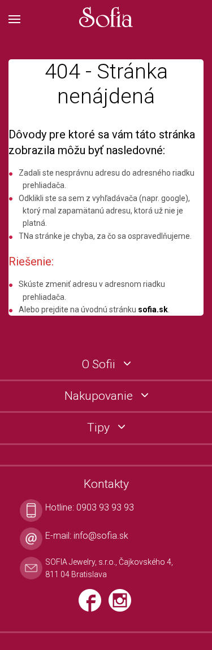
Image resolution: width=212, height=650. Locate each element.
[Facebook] (94, 605)
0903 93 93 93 (105, 507)
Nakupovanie (100, 396)
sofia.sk (153, 309)
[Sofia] (106, 18)
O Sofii (100, 364)
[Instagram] (123, 605)
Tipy (100, 427)
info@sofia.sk (100, 535)
